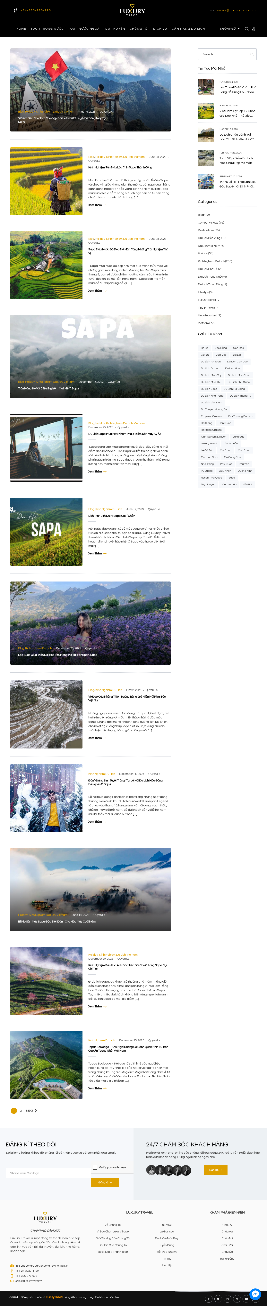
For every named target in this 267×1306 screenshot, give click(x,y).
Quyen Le (106, 111)
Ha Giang (206, 423)
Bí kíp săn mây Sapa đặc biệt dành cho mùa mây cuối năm (57, 921)
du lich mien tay (211, 375)
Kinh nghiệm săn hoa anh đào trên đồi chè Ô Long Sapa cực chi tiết (128, 967)
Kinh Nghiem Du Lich (49, 111)
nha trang (207, 464)
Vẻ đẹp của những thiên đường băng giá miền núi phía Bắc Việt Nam (127, 698)
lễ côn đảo (231, 443)
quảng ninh (245, 471)
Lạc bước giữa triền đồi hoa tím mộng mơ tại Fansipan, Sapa (57, 654)
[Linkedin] (237, 1299)
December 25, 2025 (100, 427)
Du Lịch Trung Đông (210, 284)
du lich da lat (210, 368)
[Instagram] (227, 1299)
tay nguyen (208, 484)
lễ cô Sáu (207, 450)
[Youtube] (246, 1299)
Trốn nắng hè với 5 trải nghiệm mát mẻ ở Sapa (48, 388)
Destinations (206, 230)
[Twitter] (218, 1299)
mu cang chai (232, 457)
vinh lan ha (229, 484)
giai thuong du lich (240, 416)
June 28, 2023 (157, 156)
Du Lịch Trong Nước (210, 276)
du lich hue (232, 368)
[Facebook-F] (209, 1299)
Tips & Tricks (206, 307)
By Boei (255, 1303)
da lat (237, 354)
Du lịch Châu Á (208, 269)
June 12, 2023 (135, 509)
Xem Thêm (95, 205)
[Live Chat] (255, 1294)
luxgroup (238, 436)
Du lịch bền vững (209, 238)
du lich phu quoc (239, 382)
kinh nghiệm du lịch (213, 436)
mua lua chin (209, 457)
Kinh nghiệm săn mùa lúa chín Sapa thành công (120, 167)
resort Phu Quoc (211, 477)
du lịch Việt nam (211, 402)
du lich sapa (209, 389)
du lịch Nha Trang (212, 395)
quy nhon (225, 471)
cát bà (205, 354)
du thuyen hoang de (214, 409)
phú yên (244, 464)
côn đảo (221, 354)
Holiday (30, 111)
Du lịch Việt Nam (209, 245)
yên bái (247, 484)
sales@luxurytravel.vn (236, 10)
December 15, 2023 (91, 381)
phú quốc (226, 464)
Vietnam (69, 111)
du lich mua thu (211, 382)
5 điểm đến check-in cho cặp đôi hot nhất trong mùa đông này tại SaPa (62, 120)
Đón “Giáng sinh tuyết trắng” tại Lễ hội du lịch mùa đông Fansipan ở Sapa (125, 782)
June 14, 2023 (80, 915)
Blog (21, 111)
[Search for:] (227, 54)
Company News (208, 222)
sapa (231, 477)
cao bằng (221, 348)
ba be (204, 348)
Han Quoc (225, 423)
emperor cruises (211, 416)
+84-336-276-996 (36, 10)
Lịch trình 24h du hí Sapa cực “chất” (111, 515)
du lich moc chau (239, 375)
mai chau (225, 450)
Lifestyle (203, 292)
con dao (238, 348)
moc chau (244, 450)
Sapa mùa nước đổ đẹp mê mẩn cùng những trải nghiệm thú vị (128, 251)
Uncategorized (207, 315)
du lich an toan (211, 361)
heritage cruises (211, 430)
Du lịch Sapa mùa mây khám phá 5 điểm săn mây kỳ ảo (124, 433)
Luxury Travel (206, 299)
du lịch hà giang (234, 389)
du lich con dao (237, 361)
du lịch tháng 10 (240, 395)
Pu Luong (206, 471)
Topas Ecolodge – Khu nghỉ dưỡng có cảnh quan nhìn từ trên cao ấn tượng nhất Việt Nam (128, 1049)
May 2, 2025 (133, 690)
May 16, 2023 (87, 111)
